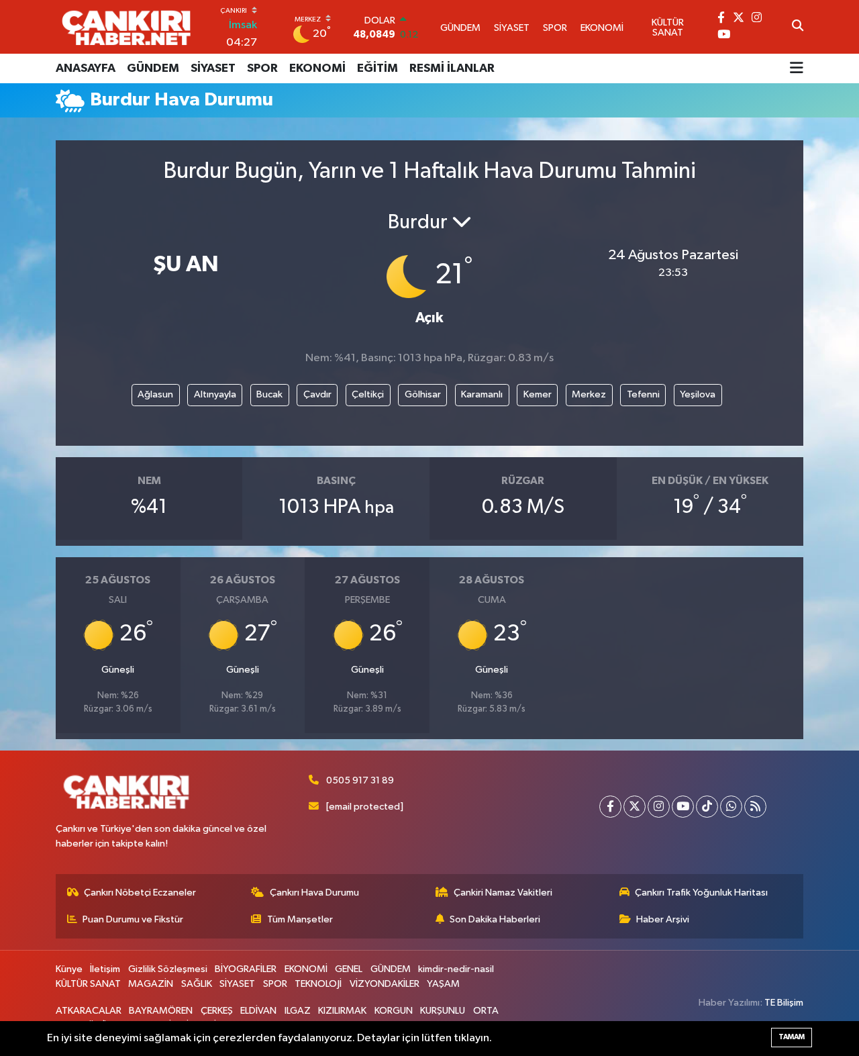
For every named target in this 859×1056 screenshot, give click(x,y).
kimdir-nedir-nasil (456, 969)
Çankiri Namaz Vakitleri (503, 892)
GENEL (348, 969)
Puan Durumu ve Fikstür (133, 919)
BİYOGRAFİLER (245, 969)
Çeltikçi (368, 394)
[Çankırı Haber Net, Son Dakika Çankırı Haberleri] (126, 27)
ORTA (486, 1011)
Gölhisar (423, 394)
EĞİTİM (377, 68)
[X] (634, 807)
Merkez (589, 394)
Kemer (537, 394)
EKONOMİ (317, 68)
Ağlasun (155, 394)
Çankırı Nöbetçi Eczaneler (140, 892)
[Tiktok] (707, 807)
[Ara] (797, 27)
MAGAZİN (150, 984)
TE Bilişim (783, 1003)
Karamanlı (482, 394)
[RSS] (755, 807)
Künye (69, 969)
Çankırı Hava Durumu (314, 892)
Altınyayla (215, 394)
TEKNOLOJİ (318, 984)
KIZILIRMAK (342, 1011)
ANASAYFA (85, 68)
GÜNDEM (153, 68)
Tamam (791, 1037)
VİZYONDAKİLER (384, 984)
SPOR (262, 68)
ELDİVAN (258, 1011)
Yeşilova (697, 394)
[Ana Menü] (796, 68)
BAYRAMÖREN (161, 1011)
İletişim (105, 969)
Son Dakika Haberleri (495, 919)
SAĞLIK (196, 984)
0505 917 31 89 (360, 780)
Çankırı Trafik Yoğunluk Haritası (701, 892)
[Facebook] (610, 807)
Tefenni (643, 394)
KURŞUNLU (442, 1011)
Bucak (269, 394)
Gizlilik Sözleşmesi (167, 969)
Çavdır (317, 394)
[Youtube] (683, 807)
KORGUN (393, 1011)
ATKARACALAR (88, 1011)
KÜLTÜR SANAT (88, 984)
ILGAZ (298, 1011)
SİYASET (213, 68)
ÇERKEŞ (217, 1011)
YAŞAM (443, 984)
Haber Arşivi (662, 919)
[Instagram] (659, 807)
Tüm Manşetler (300, 919)
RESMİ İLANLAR (452, 68)
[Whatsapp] (731, 807)
